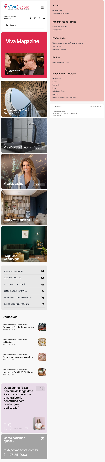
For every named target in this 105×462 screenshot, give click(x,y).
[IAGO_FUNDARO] (42, 339)
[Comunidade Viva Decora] (24, 99)
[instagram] (35, 18)
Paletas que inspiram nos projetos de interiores (24, 357)
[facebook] (31, 18)
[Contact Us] (40, 447)
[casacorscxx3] (42, 369)
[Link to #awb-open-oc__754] (42, 7)
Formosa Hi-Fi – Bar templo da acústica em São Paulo (27, 327)
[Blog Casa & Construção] (24, 244)
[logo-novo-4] (16, 5)
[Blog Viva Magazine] (24, 207)
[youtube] (44, 18)
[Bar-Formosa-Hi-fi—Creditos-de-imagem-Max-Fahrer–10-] (42, 324)
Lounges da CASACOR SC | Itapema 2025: (22, 372)
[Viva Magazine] (24, 171)
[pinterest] (39, 18)
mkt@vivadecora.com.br (21, 450)
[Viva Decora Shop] (24, 135)
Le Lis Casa (8, 342)
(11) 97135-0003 (15, 455)
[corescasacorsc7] (42, 354)
